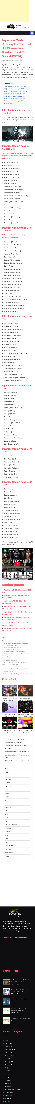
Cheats (7, 772)
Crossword (8, 786)
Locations (8, 807)
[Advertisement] (14, 11)
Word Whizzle (9, 852)
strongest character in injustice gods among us (15, 662)
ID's (6, 800)
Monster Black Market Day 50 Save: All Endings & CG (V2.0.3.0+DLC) (20, 982)
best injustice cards (21, 641)
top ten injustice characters (10, 664)
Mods (6, 814)
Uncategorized (9, 845)
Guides (7, 793)
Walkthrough (8, 849)
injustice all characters (21, 643)
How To (7, 796)
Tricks (7, 842)
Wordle (7, 856)
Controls (7, 782)
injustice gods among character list (12, 649)
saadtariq (19, 60)
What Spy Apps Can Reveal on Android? (17, 751)
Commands (8, 779)
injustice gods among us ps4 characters (13, 651)
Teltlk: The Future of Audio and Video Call (17, 761)
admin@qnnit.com (20, 938)
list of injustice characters (9, 660)
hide (13, 83)
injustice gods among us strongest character (15, 653)
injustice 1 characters (8, 643)
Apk (6, 768)
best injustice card (9, 641)
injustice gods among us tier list (11, 656)
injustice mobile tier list (8, 658)
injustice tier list (20, 658)
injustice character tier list (9, 645)
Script (6, 835)
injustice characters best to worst (11, 647)
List (5, 637)
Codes (7, 776)
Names (7, 817)
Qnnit (18, 26)
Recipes (7, 831)
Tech (6, 838)
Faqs (6, 789)
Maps (6, 810)
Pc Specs (8, 828)
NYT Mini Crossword (11, 824)
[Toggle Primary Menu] (32, 33)
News (6, 821)
